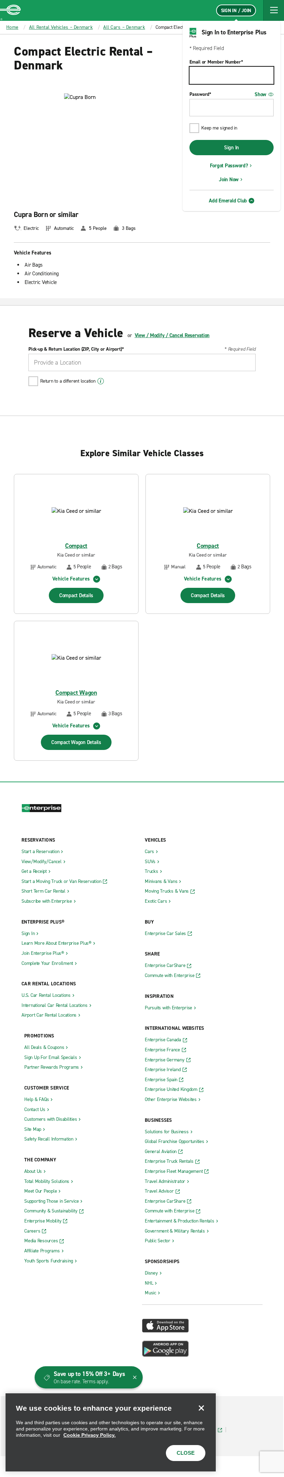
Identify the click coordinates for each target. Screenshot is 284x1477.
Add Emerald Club (228, 200)
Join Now (229, 179)
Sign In (231, 147)
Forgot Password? (229, 165)
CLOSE (186, 1453)
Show (260, 94)
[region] (111, 1432)
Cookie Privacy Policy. (89, 1435)
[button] (273, 10)
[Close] (201, 1408)
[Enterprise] (10, 10)
